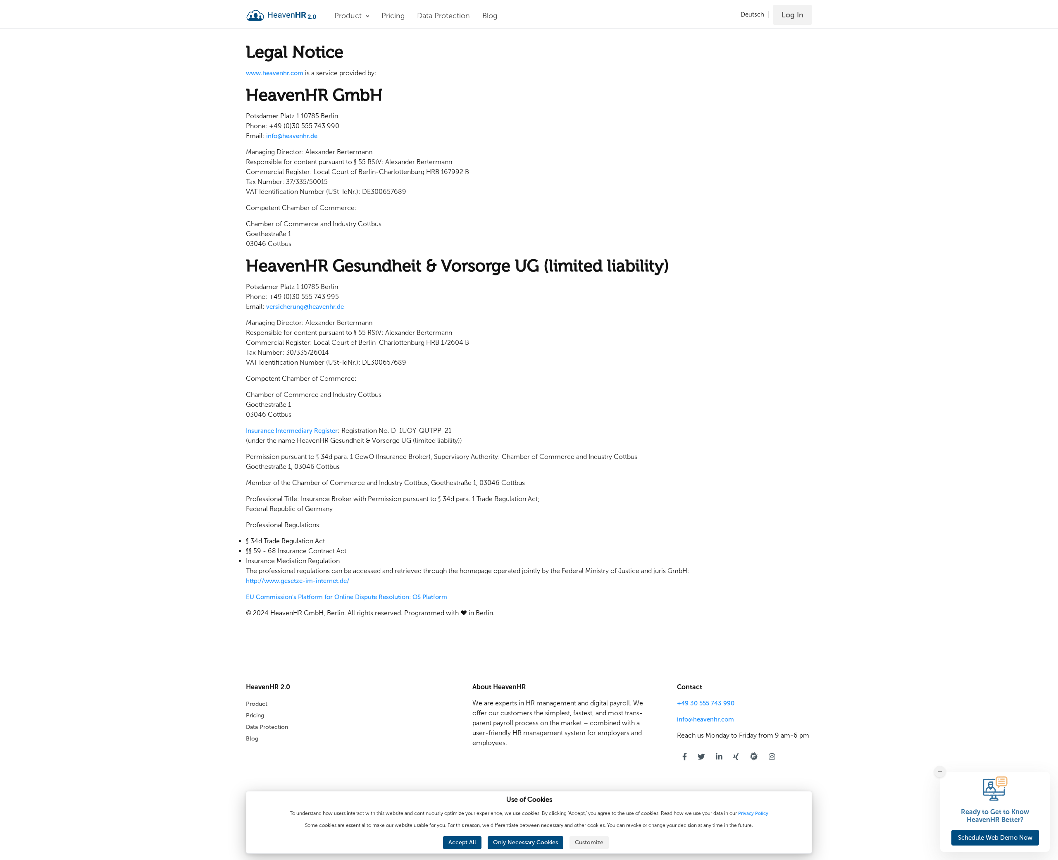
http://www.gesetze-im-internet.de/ (297, 581)
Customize (589, 842)
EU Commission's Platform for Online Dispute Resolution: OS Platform (346, 597)
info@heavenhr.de (291, 136)
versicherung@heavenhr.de (305, 307)
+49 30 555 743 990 (705, 703)
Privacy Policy (753, 813)
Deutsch (752, 14)
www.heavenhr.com (274, 73)
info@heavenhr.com (705, 719)
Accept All (462, 842)
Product (256, 703)
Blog (489, 15)
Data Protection (443, 15)
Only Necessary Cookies (525, 842)
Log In (792, 14)
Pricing (393, 15)
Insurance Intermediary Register (292, 431)
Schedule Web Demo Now (995, 837)
